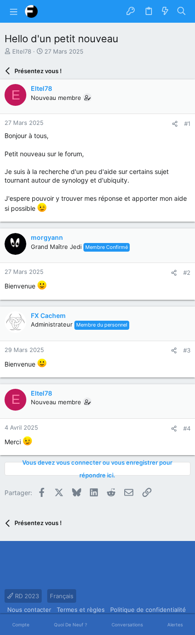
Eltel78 (21, 51)
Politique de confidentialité (148, 609)
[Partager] (175, 123)
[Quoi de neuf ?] (165, 11)
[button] (14, 11)
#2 (186, 272)
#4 (186, 428)
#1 (187, 123)
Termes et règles (81, 609)
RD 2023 (26, 596)
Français (61, 596)
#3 (186, 350)
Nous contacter (29, 609)
